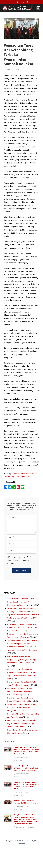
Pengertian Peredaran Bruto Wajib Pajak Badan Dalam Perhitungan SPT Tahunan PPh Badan (23, 723)
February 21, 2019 (13, 69)
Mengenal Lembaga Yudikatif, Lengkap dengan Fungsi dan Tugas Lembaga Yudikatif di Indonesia (22, 659)
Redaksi (19, 760)
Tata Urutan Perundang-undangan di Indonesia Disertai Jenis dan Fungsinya (23, 707)
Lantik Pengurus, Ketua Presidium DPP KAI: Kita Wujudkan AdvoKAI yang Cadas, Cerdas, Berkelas (26, 768)
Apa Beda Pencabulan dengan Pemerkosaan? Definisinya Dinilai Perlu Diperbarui (21, 691)
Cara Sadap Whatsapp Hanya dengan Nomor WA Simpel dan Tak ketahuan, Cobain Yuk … (23, 627)
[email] (17, 2)
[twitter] (24, 2)
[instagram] (27, 2)
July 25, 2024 (20, 827)
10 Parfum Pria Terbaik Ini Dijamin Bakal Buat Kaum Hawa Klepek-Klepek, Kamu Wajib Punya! (21, 602)
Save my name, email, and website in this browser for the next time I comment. (21, 560)
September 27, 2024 (22, 757)
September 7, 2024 (22, 806)
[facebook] (20, 2)
